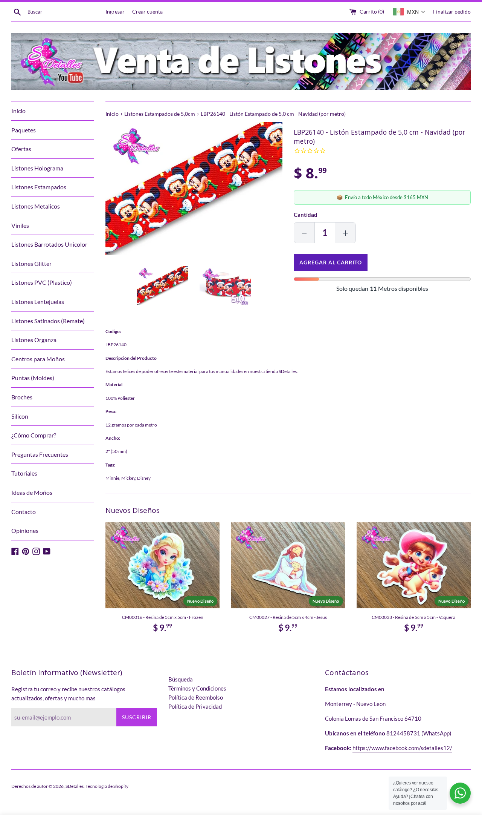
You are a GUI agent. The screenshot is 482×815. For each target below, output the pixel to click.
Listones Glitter (31, 263)
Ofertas (21, 148)
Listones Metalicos (35, 206)
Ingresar (115, 12)
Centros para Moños (38, 358)
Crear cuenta (147, 12)
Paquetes (23, 130)
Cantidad (305, 214)
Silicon (19, 416)
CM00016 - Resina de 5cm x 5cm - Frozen (162, 617)
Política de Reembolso (195, 697)
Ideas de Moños (31, 492)
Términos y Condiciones (197, 688)
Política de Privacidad (195, 706)
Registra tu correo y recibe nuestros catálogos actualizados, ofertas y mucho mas (68, 693)
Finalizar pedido (452, 12)
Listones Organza (33, 339)
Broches (21, 397)
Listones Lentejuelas (37, 301)
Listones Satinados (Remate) (48, 320)
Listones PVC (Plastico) (41, 282)
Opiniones (24, 530)
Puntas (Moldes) (32, 377)
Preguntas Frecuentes (39, 454)
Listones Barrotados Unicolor (49, 244)
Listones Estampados (38, 186)
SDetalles (75, 786)
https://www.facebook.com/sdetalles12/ (402, 747)
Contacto (23, 511)
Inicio (18, 110)
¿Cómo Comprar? (33, 435)
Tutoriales (24, 473)
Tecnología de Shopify (106, 786)
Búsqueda (180, 679)
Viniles (20, 225)
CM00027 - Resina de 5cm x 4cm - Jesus (288, 617)
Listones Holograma (37, 168)
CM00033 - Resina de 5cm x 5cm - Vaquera (413, 617)
